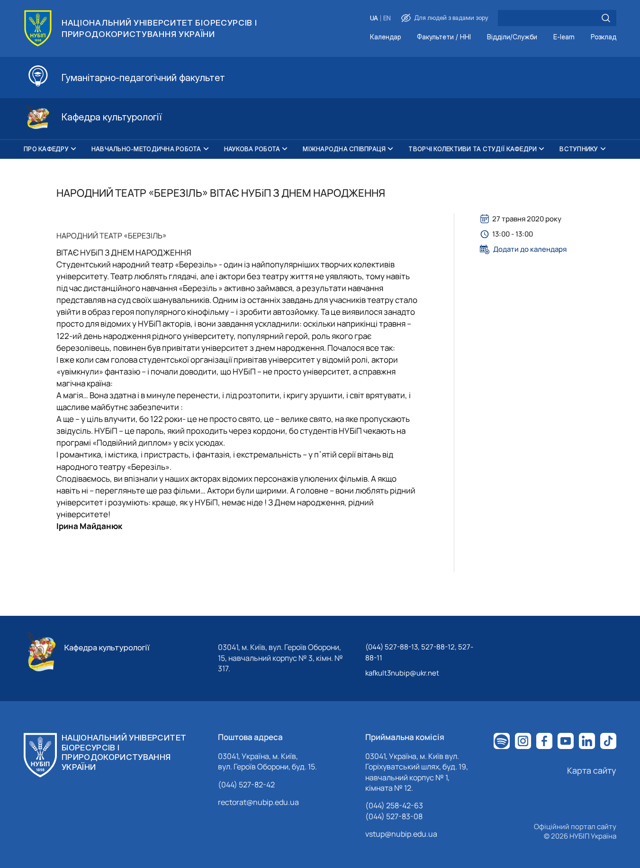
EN (387, 18)
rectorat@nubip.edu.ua (258, 802)
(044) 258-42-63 (394, 805)
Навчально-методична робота (146, 149)
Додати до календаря (530, 249)
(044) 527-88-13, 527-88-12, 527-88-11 (419, 652)
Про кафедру (46, 149)
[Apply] (605, 18)
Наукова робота (252, 149)
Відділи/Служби (512, 37)
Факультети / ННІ (444, 37)
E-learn (564, 37)
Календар (385, 37)
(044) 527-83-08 (394, 816)
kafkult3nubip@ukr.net (402, 673)
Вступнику (578, 149)
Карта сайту (591, 770)
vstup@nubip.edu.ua (401, 834)
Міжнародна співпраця (344, 149)
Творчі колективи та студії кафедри (472, 149)
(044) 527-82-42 (246, 784)
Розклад (603, 37)
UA (374, 18)
